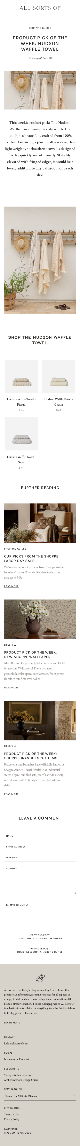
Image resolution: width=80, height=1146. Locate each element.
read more (11, 586)
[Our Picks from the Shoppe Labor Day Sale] (40, 523)
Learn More (12, 1022)
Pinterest (24, 1059)
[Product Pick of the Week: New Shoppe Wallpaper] (40, 619)
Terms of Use (11, 1115)
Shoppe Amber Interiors (17, 1075)
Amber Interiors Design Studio (21, 1080)
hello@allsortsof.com (16, 1044)
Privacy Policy (11, 1119)
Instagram (10, 1059)
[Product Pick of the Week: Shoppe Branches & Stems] (40, 720)
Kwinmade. (11, 1128)
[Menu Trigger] (8, 8)
